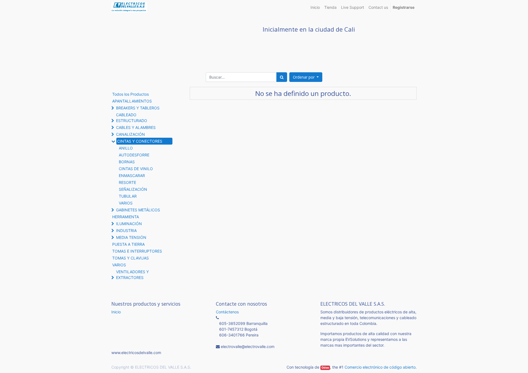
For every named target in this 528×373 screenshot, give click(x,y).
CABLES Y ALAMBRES (136, 127)
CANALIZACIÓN (130, 134)
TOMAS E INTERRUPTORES (137, 251)
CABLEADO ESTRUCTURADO (131, 117)
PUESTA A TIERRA (128, 244)
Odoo (325, 367)
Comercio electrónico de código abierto (380, 367)
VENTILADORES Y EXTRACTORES (132, 274)
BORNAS (127, 161)
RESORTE (127, 182)
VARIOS (126, 203)
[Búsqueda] (281, 77)
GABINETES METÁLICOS (138, 210)
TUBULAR (128, 196)
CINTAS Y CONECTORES (139, 141)
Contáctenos (227, 312)
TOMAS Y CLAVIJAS (130, 258)
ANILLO (126, 148)
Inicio (116, 312)
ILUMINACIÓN (129, 223)
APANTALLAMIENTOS (132, 101)
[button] (306, 77)
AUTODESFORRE (134, 155)
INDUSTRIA (126, 230)
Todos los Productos (130, 94)
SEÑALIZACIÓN (133, 189)
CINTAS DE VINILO (136, 168)
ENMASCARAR (132, 175)
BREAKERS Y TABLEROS (138, 108)
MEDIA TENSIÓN (131, 237)
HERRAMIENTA (125, 216)
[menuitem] (315, 7)
